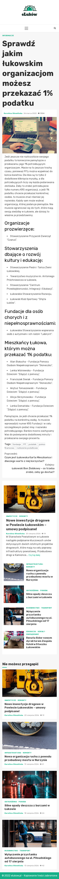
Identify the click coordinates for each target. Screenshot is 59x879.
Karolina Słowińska (13, 113)
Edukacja (31, 631)
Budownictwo (33, 608)
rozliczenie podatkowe (27, 448)
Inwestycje (12, 516)
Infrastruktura (34, 564)
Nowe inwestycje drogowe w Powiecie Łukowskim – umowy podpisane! (29, 499)
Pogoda (44, 590)
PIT (24, 444)
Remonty (23, 516)
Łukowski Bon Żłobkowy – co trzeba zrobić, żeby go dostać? (33, 468)
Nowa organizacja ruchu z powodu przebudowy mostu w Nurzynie (14, 572)
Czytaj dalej (34, 555)
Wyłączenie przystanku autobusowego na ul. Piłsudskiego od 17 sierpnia (14, 616)
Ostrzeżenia (32, 590)
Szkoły (41, 631)
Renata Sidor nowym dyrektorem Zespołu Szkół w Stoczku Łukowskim (14, 640)
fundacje (17, 444)
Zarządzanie (32, 634)
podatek (32, 444)
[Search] (55, 28)
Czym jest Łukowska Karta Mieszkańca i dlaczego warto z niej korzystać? (28, 457)
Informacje (8, 35)
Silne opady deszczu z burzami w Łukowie (14, 594)
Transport (46, 608)
